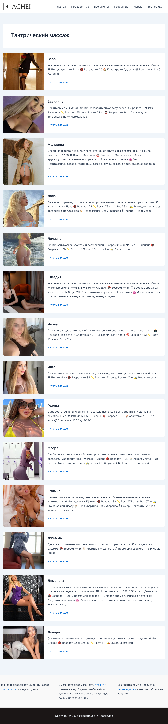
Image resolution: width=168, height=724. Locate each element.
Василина (55, 102)
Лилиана (54, 239)
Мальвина (56, 145)
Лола (52, 196)
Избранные (121, 6)
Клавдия (54, 277)
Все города (154, 6)
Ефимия (54, 491)
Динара (54, 632)
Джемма (55, 538)
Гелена (53, 405)
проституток (8, 689)
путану (99, 684)
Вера (52, 59)
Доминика (56, 581)
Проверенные (80, 6)
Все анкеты (101, 6)
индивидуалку (126, 689)
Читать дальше (58, 82)
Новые (138, 6)
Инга (51, 367)
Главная (61, 6)
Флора (53, 448)
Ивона (53, 324)
